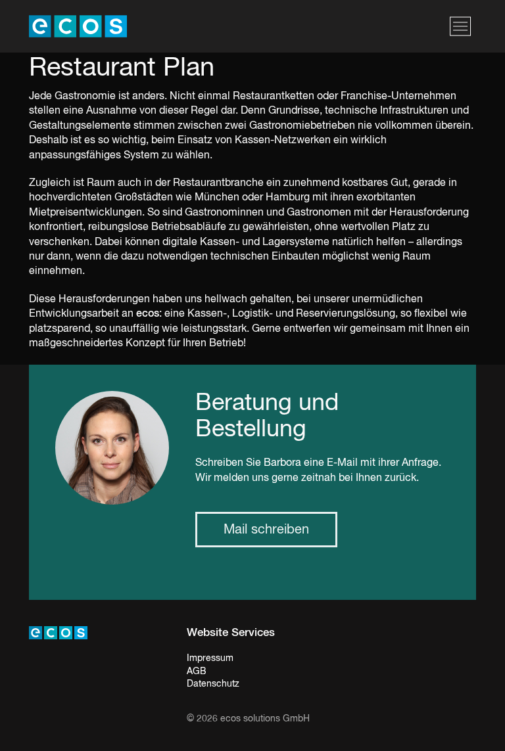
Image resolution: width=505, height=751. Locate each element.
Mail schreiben (266, 530)
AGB (196, 671)
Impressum (210, 658)
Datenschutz (213, 684)
